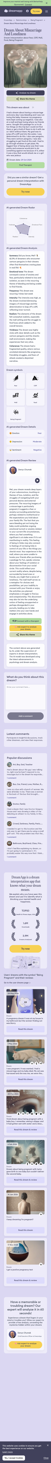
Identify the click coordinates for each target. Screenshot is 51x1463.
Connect (28, 4)
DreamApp (8, 20)
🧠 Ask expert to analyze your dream (25, 628)
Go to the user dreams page (16, 982)
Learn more (7, 1452)
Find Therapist (25, 165)
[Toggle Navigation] (46, 11)
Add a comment (26, 716)
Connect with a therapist (28, 621)
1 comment (11, 778)
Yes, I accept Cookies (13, 1458)
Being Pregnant (37, 20)
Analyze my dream (27, 93)
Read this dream (25, 1029)
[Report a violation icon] (32, 107)
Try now (36, 11)
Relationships (21, 20)
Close (46, 1458)
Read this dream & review (25, 1129)
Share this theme (27, 99)
